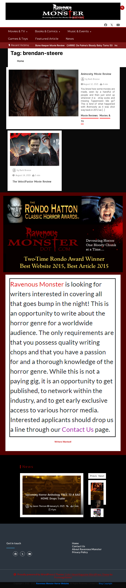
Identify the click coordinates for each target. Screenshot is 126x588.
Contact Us (78, 546)
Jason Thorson (43, 506)
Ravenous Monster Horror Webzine (52, 583)
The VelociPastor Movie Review (31, 181)
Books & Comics (46, 31)
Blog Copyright (105, 583)
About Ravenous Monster (87, 549)
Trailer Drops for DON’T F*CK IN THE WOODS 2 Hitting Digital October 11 (53, 496)
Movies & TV (16, 31)
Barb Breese (94, 79)
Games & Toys (18, 38)
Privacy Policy (80, 552)
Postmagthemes (63, 577)
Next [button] (101, 476)
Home (75, 543)
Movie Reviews (90, 115)
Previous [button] (95, 476)
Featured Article (46, 38)
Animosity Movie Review (96, 74)
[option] (40, 45)
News (70, 38)
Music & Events (78, 31)
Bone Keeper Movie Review (40, 45)
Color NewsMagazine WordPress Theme (87, 574)
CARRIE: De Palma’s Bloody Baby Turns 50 (80, 45)
